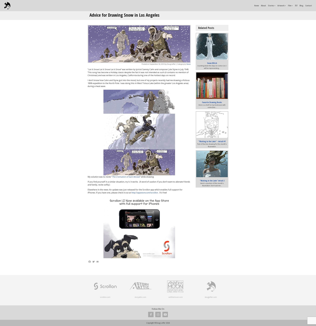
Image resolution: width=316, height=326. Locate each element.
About (263, 5)
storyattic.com (140, 297)
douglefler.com (211, 297)
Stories (271, 5)
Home (256, 5)
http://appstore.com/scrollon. (144, 192)
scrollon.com (105, 297)
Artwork (281, 5)
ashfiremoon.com (175, 297)
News (189, 64)
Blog (301, 5)
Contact (308, 5)
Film (289, 5)
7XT (296, 5)
